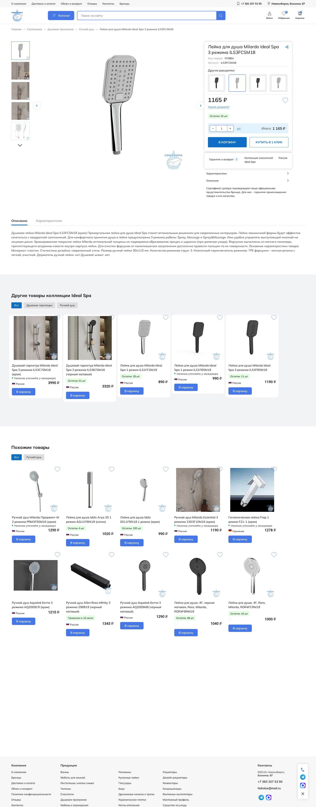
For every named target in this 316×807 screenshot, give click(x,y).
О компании (18, 3)
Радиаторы (170, 772)
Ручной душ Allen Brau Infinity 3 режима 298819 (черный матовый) (88, 607)
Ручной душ (86, 29)
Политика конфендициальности (31, 794)
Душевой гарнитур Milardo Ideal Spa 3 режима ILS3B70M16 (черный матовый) (89, 370)
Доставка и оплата (43, 3)
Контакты (108, 3)
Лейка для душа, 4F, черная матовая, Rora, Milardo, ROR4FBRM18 (194, 607)
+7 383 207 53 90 (270, 781)
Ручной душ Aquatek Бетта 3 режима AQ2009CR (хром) (32, 605)
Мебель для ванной (73, 777)
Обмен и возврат (71, 3)
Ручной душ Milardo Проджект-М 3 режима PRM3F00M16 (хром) (35, 519)
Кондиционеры (172, 788)
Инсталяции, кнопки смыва (77, 783)
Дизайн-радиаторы (175, 777)
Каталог (64, 15)
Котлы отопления (129, 805)
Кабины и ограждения (74, 805)
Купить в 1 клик (269, 142)
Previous (37, 105)
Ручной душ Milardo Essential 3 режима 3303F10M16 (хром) (196, 519)
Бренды (124, 3)
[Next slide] (20, 143)
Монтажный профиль (176, 799)
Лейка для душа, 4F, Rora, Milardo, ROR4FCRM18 (247, 605)
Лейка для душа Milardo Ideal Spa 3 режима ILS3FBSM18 (249, 368)
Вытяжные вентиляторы (177, 794)
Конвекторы (170, 783)
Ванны (65, 772)
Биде (121, 788)
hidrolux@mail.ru (269, 788)
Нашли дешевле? (218, 107)
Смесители (67, 794)
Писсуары (124, 783)
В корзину (227, 142)
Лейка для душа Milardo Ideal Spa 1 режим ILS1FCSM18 (141, 368)
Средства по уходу (175, 805)
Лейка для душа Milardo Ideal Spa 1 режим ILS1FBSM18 (195, 368)
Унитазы (66, 788)
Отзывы (92, 3)
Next (200, 105)
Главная (16, 29)
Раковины (124, 772)
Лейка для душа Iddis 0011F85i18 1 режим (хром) (140, 519)
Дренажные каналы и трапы (136, 794)
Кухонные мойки (128, 777)
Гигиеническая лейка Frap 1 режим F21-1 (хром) (248, 519)
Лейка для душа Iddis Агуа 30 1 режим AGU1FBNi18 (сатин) (88, 519)
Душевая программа (61, 29)
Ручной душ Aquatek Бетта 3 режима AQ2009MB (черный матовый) (140, 607)
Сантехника (34, 29)
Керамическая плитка (132, 799)
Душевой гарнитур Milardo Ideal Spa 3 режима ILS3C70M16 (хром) (35, 370)
